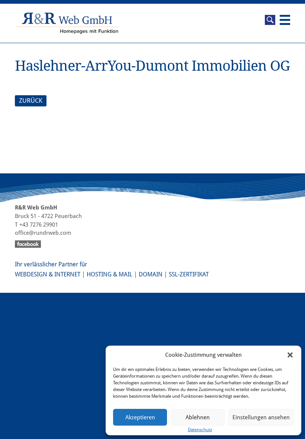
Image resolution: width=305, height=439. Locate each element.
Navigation (285, 20)
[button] (290, 355)
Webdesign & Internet (47, 274)
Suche (270, 20)
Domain (151, 274)
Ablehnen (198, 417)
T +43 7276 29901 (36, 224)
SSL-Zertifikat (189, 274)
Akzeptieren (140, 417)
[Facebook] (152, 245)
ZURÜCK (30, 100)
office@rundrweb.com (43, 233)
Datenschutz (200, 429)
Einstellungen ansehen (261, 417)
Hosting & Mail (109, 274)
